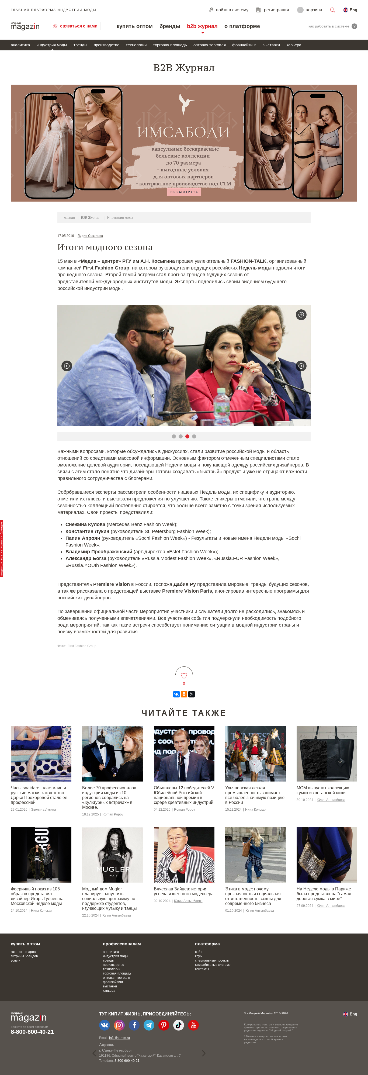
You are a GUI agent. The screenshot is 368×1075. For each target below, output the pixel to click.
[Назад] (66, 366)
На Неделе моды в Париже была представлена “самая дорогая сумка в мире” (324, 894)
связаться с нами (79, 26)
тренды (80, 45)
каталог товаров (23, 952)
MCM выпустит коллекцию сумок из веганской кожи (323, 790)
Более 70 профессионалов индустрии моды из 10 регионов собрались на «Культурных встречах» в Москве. (109, 798)
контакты (202, 969)
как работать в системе (213, 965)
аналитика (20, 45)
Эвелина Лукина (43, 809)
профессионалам (122, 944)
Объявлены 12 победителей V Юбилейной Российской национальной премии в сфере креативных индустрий (184, 795)
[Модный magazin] (25, 26)
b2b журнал (202, 26)
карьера (293, 45)
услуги (15, 960)
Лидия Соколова (90, 236)
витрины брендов (24, 956)
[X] (191, 694)
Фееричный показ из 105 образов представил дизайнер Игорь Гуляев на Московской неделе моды (37, 896)
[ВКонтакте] (176, 694)
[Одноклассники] (184, 694)
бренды (169, 26)
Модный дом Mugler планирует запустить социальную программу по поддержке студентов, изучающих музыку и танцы (109, 899)
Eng (353, 10)
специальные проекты (212, 960)
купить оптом (135, 26)
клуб (198, 956)
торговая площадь (170, 45)
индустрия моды (51, 45)
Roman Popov (112, 814)
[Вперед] (301, 366)
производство (106, 45)
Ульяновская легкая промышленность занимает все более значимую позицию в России (254, 795)
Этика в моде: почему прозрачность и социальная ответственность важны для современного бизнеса (253, 896)
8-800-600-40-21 (32, 1031)
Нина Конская (255, 809)
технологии (136, 45)
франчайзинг (244, 45)
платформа (207, 944)
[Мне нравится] (184, 672)
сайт (198, 952)
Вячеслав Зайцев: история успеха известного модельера (184, 891)
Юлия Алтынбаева (331, 800)
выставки (271, 45)
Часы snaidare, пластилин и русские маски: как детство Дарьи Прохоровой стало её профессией (39, 795)
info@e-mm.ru (119, 1038)
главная (69, 218)
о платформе (242, 26)
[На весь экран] (301, 314)
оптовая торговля (209, 45)
